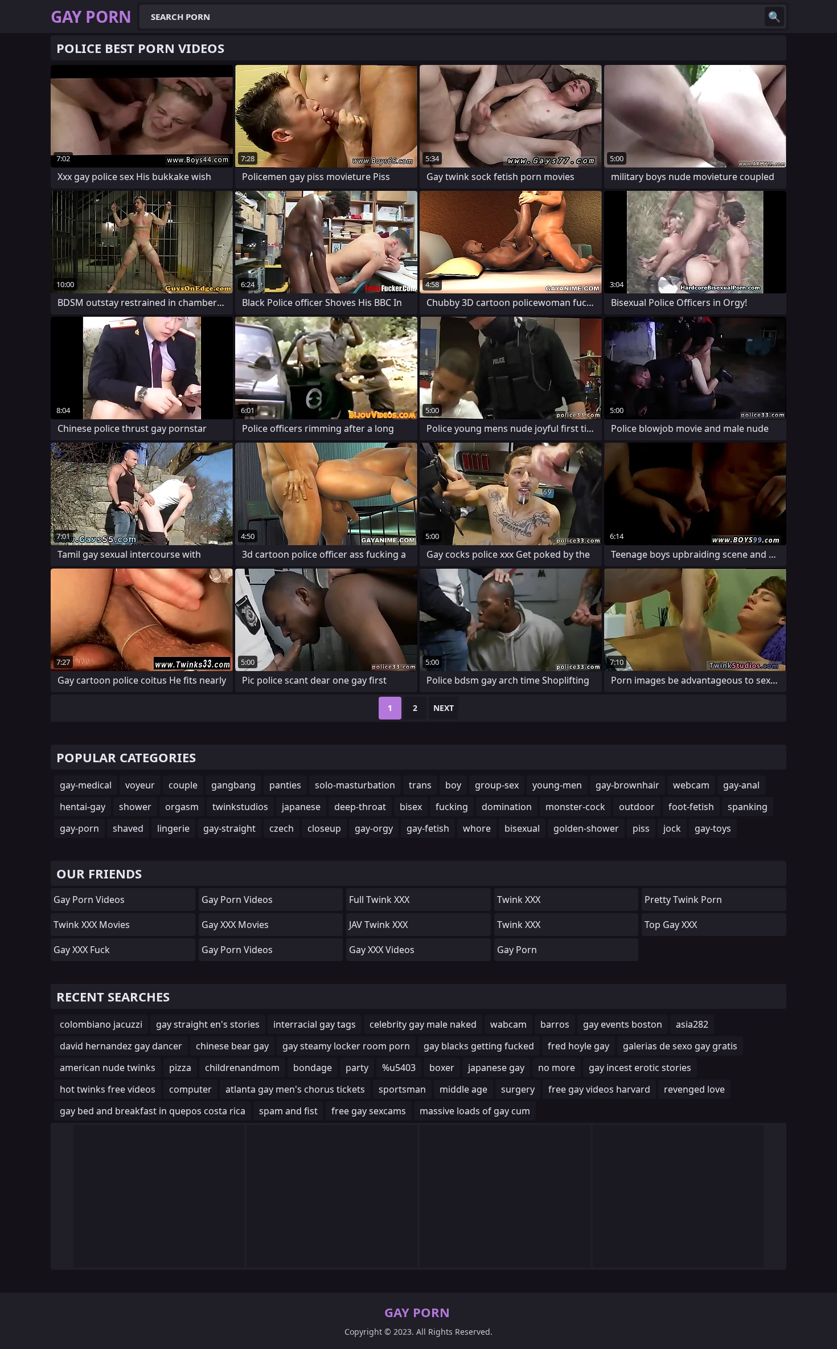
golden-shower (586, 828)
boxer (441, 1067)
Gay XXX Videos (382, 949)
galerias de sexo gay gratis (680, 1046)
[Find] (774, 16)
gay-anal (741, 785)
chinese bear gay (232, 1046)
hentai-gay (82, 806)
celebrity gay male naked (423, 1024)
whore (477, 828)
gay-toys (713, 828)
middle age (463, 1089)
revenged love (694, 1089)
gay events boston (622, 1024)
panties (285, 785)
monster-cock (575, 806)
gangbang (233, 785)
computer (190, 1089)
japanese (301, 806)
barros (554, 1024)
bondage (312, 1067)
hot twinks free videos (107, 1089)
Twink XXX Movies (92, 924)
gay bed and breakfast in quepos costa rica (152, 1111)
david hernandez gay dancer (121, 1046)
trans (420, 785)
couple (183, 785)
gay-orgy (374, 828)
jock (672, 828)
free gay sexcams (368, 1111)
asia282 (692, 1024)
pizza (180, 1067)
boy (453, 785)
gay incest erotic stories (640, 1067)
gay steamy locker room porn (346, 1046)
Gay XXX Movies (235, 924)
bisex (411, 806)
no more (556, 1067)
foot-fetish (691, 806)
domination (507, 806)
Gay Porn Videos (89, 899)
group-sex (497, 785)
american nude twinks (107, 1067)
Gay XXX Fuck (82, 949)
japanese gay (496, 1067)
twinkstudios (240, 806)
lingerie (173, 828)
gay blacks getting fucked (479, 1046)
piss (641, 828)
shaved (128, 828)
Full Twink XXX (379, 899)
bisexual (522, 828)
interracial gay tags (314, 1024)
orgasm (182, 806)
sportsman (402, 1089)
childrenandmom (242, 1067)
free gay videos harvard (599, 1089)
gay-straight (229, 828)
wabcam (508, 1024)
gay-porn (79, 828)
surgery (518, 1089)
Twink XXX (518, 899)
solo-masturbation (355, 785)
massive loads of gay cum (475, 1111)
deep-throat (360, 806)
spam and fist (288, 1111)
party (357, 1067)
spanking (748, 806)
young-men (557, 785)
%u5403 (399, 1067)
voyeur (140, 785)
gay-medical (86, 785)
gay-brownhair (627, 785)
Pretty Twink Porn (683, 899)
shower (135, 806)
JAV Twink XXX (378, 924)
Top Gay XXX (671, 924)
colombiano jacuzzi (101, 1024)
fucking (452, 806)
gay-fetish (428, 828)
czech (281, 828)
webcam (691, 785)
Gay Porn (517, 949)
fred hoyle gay (578, 1046)
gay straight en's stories (208, 1024)
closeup (324, 828)
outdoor (637, 806)
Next (443, 707)
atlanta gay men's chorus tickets (295, 1089)
